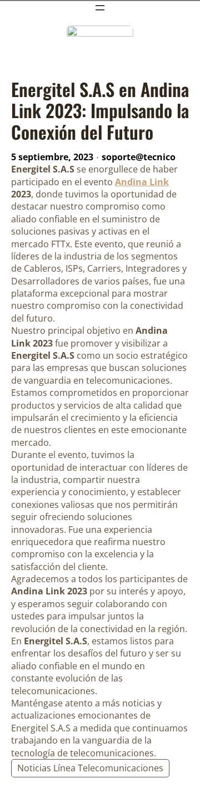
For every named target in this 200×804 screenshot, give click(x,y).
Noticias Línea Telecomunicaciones (90, 768)
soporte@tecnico (139, 157)
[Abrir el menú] (100, 7)
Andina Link (142, 182)
